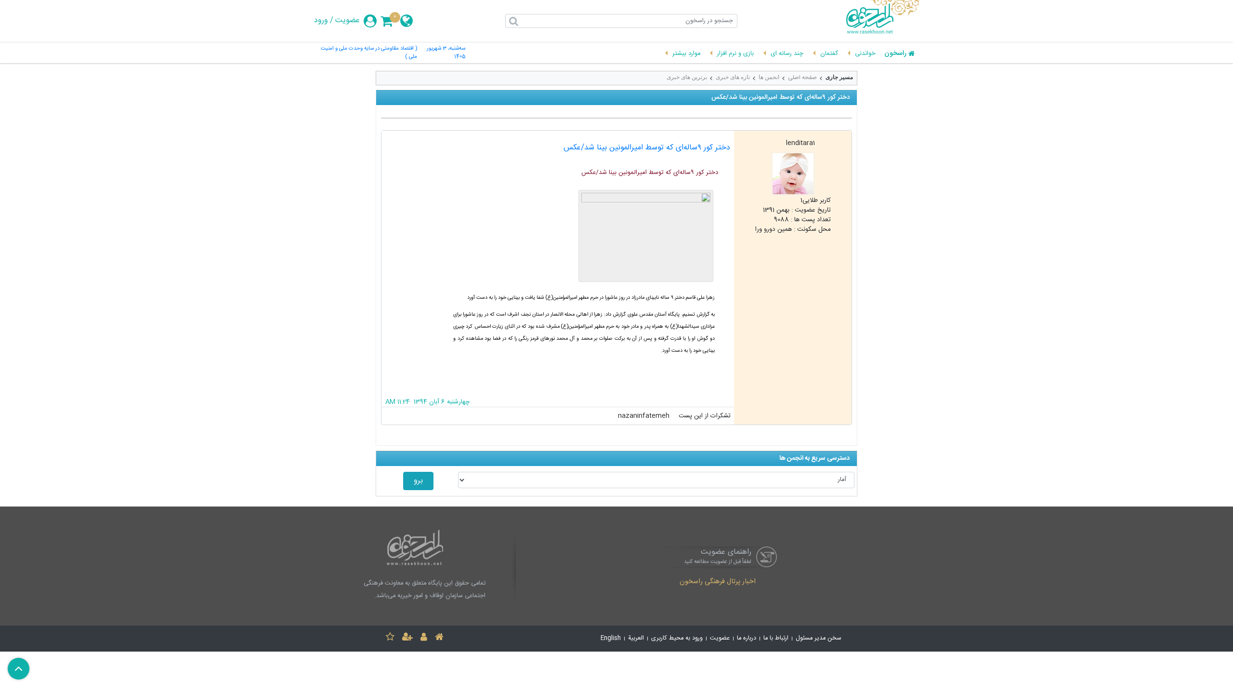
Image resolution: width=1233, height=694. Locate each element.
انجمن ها (769, 77)
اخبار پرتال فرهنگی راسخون (718, 582)
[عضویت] (407, 638)
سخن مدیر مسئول (818, 638)
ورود (321, 21)
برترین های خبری (687, 77)
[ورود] (424, 638)
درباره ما (746, 638)
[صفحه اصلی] (439, 638)
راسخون (895, 54)
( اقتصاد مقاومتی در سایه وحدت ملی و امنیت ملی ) (369, 53)
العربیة (636, 638)
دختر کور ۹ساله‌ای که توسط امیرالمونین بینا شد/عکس (647, 147)
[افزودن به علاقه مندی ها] (390, 638)
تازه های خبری (733, 77)
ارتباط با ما (775, 638)
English (611, 638)
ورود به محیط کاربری (677, 638)
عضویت (347, 21)
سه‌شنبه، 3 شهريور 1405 (446, 53)
